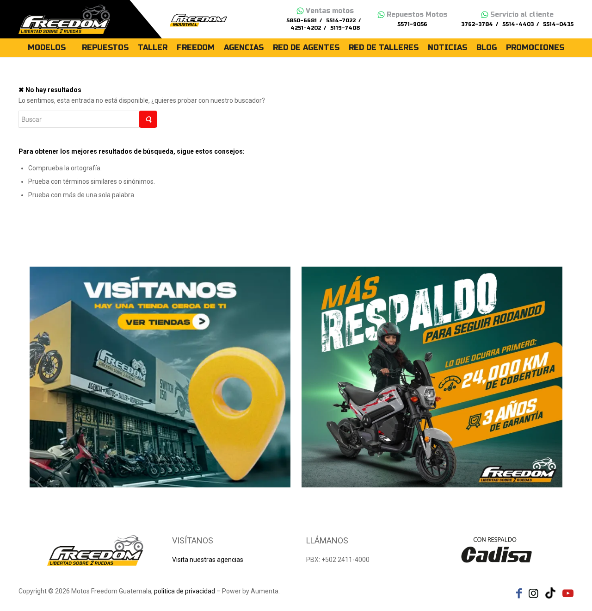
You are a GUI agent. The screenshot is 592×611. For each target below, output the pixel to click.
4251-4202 (305, 28)
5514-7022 (341, 21)
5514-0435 (558, 24)
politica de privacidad (184, 591)
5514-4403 (518, 24)
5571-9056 (412, 24)
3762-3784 (477, 24)
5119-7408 (345, 28)
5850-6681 (301, 21)
